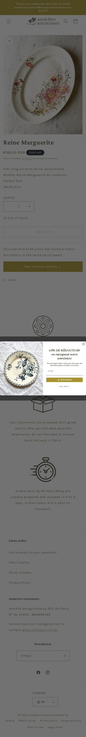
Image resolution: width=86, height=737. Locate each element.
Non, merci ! (64, 386)
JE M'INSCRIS (64, 380)
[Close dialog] (83, 344)
